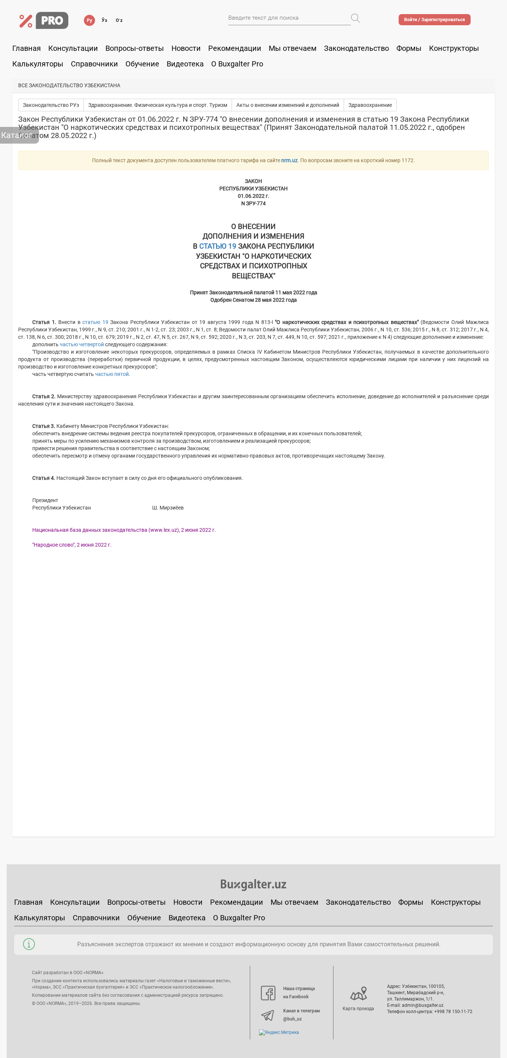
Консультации (73, 48)
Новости (186, 48)
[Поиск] (355, 18)
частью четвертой (82, 344)
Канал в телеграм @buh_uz (301, 1015)
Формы (409, 48)
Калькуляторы (39, 917)
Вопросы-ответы (134, 48)
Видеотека (185, 63)
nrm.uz (289, 160)
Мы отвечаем (293, 48)
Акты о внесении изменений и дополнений (287, 105)
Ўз (104, 20)
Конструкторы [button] (454, 48)
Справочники (94, 63)
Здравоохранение (370, 105)
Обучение (144, 917)
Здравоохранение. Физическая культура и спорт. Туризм (157, 105)
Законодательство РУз (51, 105)
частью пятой (112, 374)
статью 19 (95, 322)
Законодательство (356, 48)
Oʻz (119, 20)
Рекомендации (234, 48)
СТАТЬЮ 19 (217, 246)
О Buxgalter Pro (237, 63)
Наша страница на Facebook (299, 992)
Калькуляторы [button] (37, 63)
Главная (26, 48)
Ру (89, 20)
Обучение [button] (142, 63)
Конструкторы (456, 902)
